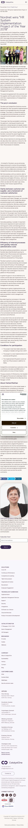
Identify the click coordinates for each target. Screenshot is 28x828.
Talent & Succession (6, 579)
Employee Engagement (7, 588)
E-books (3, 639)
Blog (2, 667)
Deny (14, 432)
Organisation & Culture (7, 582)
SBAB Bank (4, 680)
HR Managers (4, 632)
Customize (13, 427)
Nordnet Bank (5, 677)
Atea (2, 674)
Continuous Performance (8, 573)
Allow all (14, 422)
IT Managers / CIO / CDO (8, 626)
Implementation (5, 594)
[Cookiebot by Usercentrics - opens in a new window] (20, 394)
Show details (20, 418)
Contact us (8, 773)
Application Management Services (10, 597)
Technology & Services (9, 592)
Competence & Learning (7, 576)
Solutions (5, 567)
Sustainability (4, 658)
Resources (5, 636)
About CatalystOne (6, 655)
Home (8, 7)
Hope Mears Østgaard (7, 518)
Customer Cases (7, 671)
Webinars (3, 645)
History (3, 661)
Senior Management (6, 629)
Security (3, 603)
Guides (3, 642)
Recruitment (4, 585)
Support (3, 600)
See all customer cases (7, 683)
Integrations (4, 606)
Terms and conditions (10, 825)
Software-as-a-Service (7, 609)
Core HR (3, 569)
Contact (3, 664)
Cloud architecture (6, 612)
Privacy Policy (20, 825)
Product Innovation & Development (10, 615)
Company (4, 653)
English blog (14, 7)
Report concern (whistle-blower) (5, 753)
